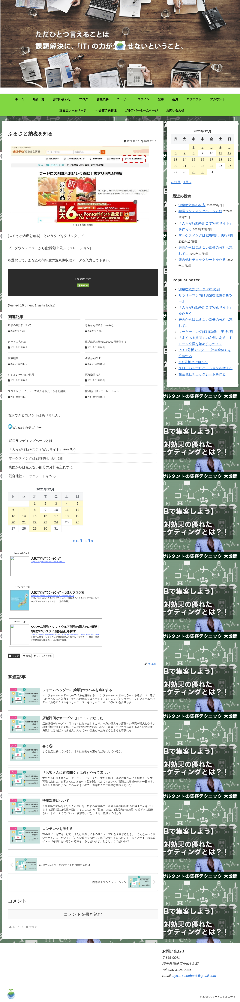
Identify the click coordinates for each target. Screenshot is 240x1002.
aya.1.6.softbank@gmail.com (194, 976)
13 (13, 516)
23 (45, 522)
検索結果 (13, 358)
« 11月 (77, 541)
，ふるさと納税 (44, 656)
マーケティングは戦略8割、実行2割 (36, 458)
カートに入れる (17, 341)
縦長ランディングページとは (30, 441)
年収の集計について (20, 325)
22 (35, 522)
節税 (28, 656)
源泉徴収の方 (93, 374)
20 (13, 522)
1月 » (89, 541)
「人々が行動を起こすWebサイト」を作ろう (42, 449)
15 (35, 516)
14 (24, 516)
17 (56, 516)
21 (24, 522)
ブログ (15, 656)
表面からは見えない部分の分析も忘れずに (41, 467)
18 (67, 516)
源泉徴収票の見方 (192, 205)
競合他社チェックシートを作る (32, 476)
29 (35, 528)
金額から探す (93, 358)
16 (45, 516)
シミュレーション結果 (21, 374)
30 (45, 528)
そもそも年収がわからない (100, 325)
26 (77, 522)
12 (77, 510)
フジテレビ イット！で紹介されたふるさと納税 (37, 391)
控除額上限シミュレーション (102, 391)
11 (67, 510)
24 (56, 522)
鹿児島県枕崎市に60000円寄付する (106, 341)
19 (77, 516)
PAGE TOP (231, 969)
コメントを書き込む (83, 914)
